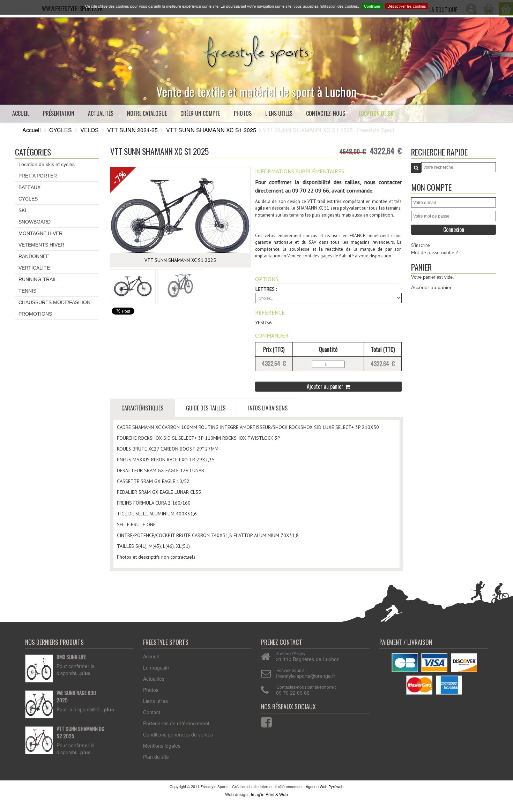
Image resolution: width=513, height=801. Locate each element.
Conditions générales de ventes (178, 734)
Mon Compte (431, 187)
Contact (151, 712)
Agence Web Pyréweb (324, 786)
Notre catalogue (147, 113)
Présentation (58, 113)
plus (85, 673)
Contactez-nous (325, 113)
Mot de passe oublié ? (434, 252)
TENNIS (27, 291)
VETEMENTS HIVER (41, 245)
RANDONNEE (33, 256)
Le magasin (156, 667)
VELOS (89, 130)
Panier (421, 267)
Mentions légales (161, 745)
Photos (243, 113)
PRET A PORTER (37, 176)
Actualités (100, 113)
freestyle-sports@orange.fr (305, 675)
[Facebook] (262, 720)
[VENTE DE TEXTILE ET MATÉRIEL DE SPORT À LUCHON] (256, 49)
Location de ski (377, 113)
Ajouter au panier (326, 386)
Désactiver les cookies (406, 6)
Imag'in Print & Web (269, 794)
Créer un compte (200, 113)
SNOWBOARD (34, 222)
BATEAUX (29, 187)
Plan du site (156, 756)
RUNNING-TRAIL (37, 279)
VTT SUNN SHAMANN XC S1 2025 (211, 130)
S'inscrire (420, 245)
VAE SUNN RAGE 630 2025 (76, 696)
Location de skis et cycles (46, 164)
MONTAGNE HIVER (40, 233)
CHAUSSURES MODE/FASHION (54, 302)
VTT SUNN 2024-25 (132, 130)
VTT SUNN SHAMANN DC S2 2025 (80, 732)
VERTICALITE (34, 268)
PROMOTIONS (35, 314)
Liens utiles (278, 113)
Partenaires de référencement (176, 723)
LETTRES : (266, 289)
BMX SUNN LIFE (71, 656)
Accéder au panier (431, 287)
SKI (22, 210)
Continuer (372, 6)
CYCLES (60, 130)
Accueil (20, 113)
